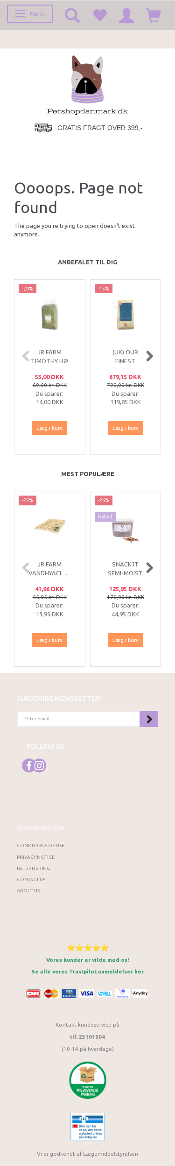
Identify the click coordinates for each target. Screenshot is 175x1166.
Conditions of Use (40, 845)
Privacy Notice (36, 857)
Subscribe (149, 719)
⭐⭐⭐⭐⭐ (88, 948)
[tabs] (72, 15)
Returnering (33, 868)
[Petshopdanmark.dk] (87, 84)
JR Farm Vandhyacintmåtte (49, 568)
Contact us (31, 879)
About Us (28, 890)
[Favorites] (99, 15)
